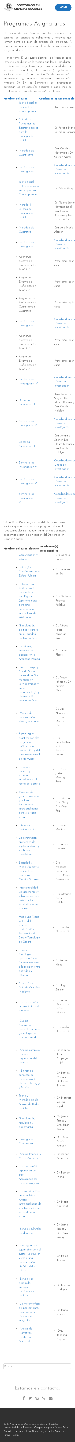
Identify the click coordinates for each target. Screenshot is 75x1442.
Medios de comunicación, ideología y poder (29, 717)
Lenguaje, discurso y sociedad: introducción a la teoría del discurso (29, 775)
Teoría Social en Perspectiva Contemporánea (28, 107)
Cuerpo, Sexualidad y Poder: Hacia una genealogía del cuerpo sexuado (29, 1029)
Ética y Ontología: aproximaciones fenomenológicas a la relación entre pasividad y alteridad (29, 963)
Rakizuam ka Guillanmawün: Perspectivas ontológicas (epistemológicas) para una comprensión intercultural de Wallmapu (29, 601)
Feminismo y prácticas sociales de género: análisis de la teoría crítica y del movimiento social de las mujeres (29, 746)
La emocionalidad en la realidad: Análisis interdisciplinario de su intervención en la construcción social (30, 1204)
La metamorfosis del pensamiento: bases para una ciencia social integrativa (29, 1312)
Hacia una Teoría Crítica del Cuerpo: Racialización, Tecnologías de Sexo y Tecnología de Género (29, 929)
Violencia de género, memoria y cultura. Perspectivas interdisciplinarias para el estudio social (29, 805)
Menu (63, 7)
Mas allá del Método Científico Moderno (29, 987)
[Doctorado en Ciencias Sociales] (24, 8)
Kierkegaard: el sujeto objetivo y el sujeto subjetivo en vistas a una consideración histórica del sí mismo (30, 1258)
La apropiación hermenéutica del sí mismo (29, 1006)
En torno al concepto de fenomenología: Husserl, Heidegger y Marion (30, 1079)
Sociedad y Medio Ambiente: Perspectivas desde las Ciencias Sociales (29, 871)
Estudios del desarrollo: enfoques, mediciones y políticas (26, 1287)
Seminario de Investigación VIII (26, 498)
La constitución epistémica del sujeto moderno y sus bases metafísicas (29, 846)
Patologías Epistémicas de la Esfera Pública (29, 571)
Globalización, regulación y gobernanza (27, 1122)
